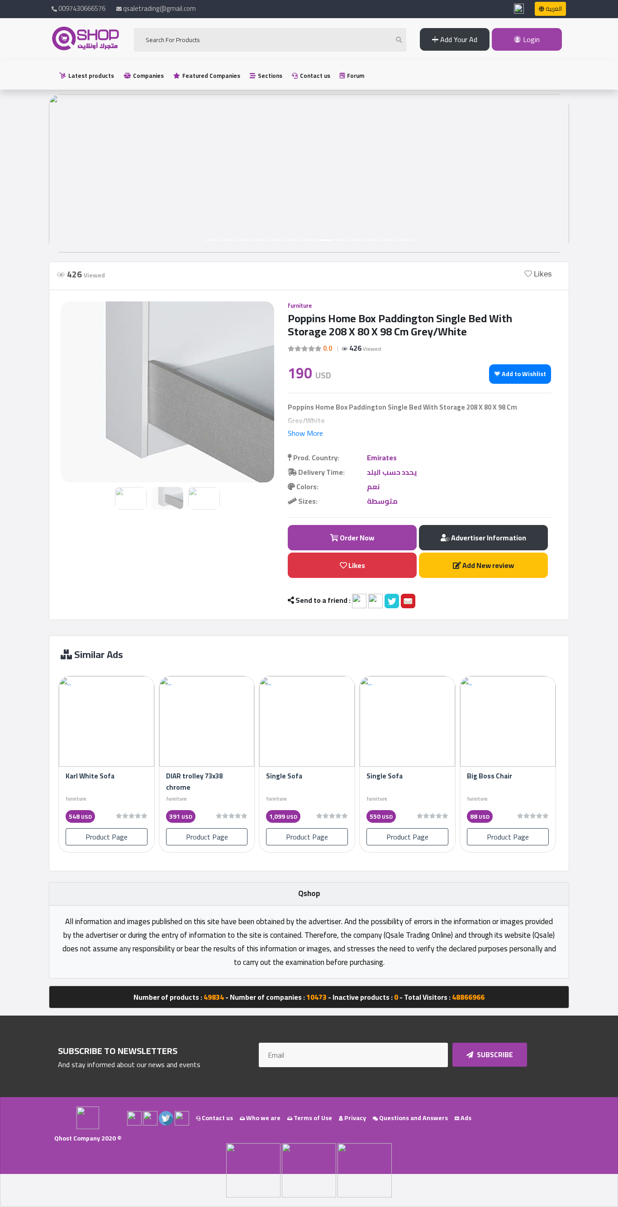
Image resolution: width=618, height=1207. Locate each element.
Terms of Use (312, 1118)
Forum (355, 75)
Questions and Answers (413, 1118)
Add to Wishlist (523, 374)
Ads (465, 1118)
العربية (553, 8)
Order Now (356, 537)
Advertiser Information (488, 537)
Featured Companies (210, 75)
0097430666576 (81, 8)
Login (530, 39)
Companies (148, 75)
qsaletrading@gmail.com (159, 8)
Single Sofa (284, 775)
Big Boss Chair (489, 775)
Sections (269, 75)
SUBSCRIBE (494, 1054)
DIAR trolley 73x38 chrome (194, 781)
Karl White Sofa (90, 775)
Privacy (354, 1118)
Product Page (107, 837)
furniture (300, 305)
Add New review (487, 565)
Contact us (314, 75)
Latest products (90, 75)
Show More (305, 433)
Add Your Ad (457, 39)
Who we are (262, 1118)
